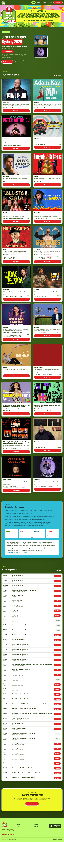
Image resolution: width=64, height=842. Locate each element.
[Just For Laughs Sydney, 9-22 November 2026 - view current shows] (32, 16)
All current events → (57, 75)
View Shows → (58, 2)
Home (33, 2)
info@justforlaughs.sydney (8, 834)
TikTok (34, 830)
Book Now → (57, 576)
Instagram (35, 824)
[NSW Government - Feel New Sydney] (55, 826)
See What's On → (7, 61)
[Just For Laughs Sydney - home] (3, 3)
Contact (50, 2)
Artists (44, 2)
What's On (39, 2)
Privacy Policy (20, 832)
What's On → (59, 570)
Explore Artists (18, 61)
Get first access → (32, 803)
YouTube (35, 828)
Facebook (35, 826)
